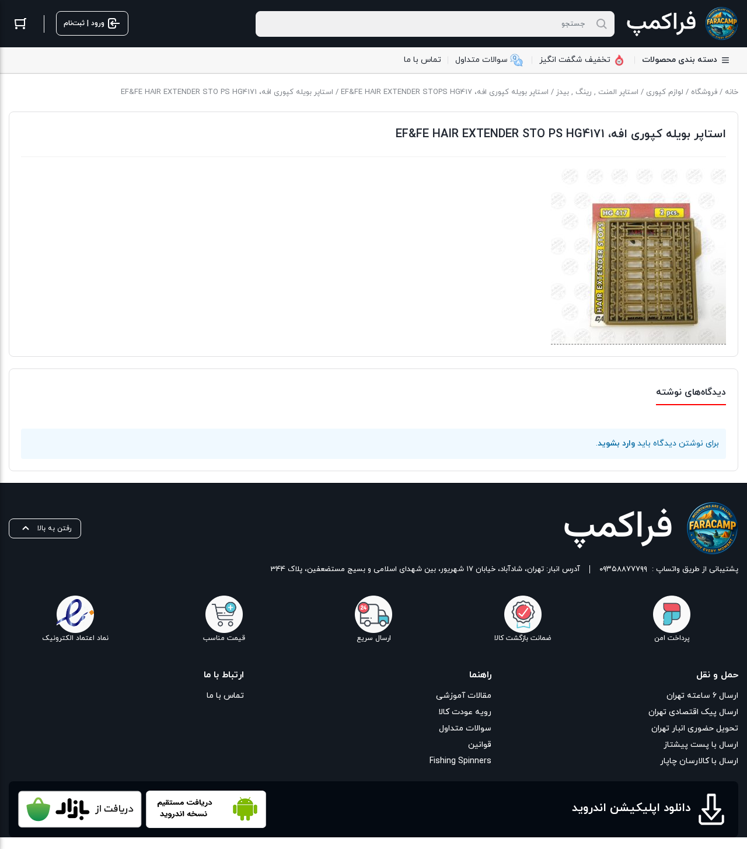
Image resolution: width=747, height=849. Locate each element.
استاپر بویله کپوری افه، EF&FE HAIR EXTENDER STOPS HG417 (445, 92)
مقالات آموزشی (463, 695)
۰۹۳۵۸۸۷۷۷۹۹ (623, 569)
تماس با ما (225, 695)
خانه (731, 92)
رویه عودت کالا (464, 712)
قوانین (479, 744)
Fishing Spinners (460, 761)
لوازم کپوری (664, 92)
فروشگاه (704, 92)
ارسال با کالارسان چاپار (699, 761)
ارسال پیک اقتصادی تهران (693, 712)
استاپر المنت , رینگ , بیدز (597, 92)
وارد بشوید (616, 443)
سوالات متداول (465, 728)
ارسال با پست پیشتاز (701, 744)
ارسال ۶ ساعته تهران (702, 695)
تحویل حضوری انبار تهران (694, 728)
